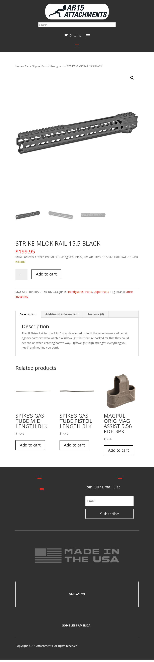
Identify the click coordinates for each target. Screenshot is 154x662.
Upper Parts (40, 66)
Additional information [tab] (61, 314)
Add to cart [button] (30, 445)
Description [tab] (28, 314)
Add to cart (46, 274)
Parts (28, 66)
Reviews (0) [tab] (95, 314)
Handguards (57, 66)
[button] (132, 77)
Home (19, 66)
